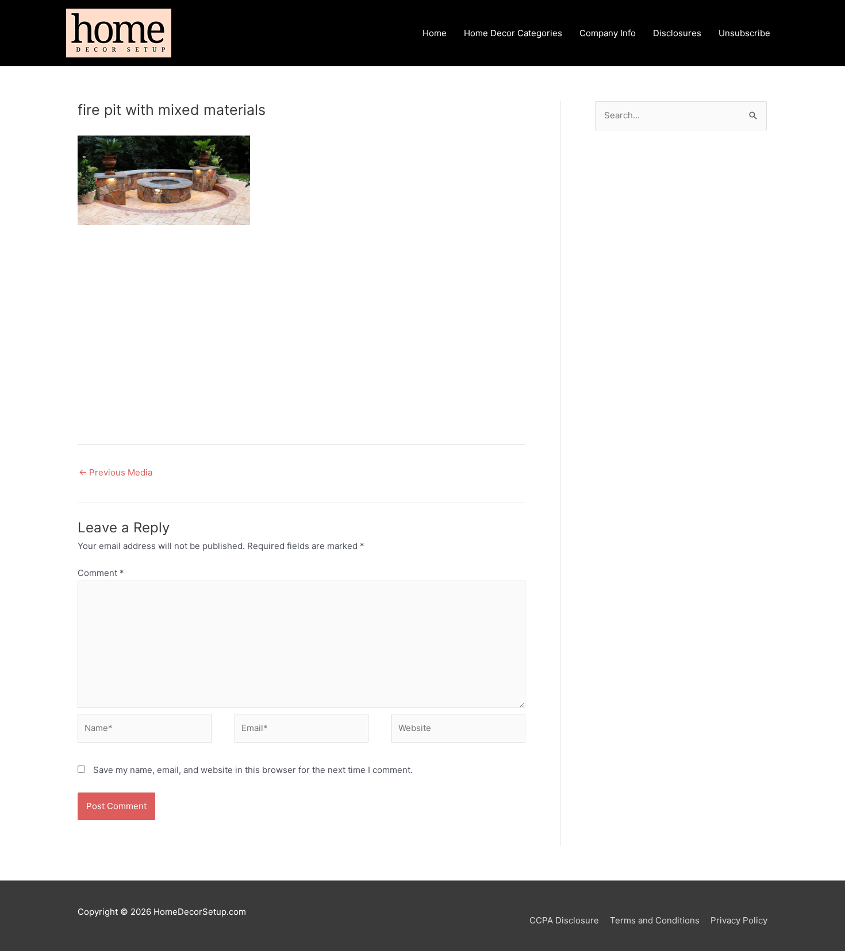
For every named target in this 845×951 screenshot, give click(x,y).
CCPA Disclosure (564, 920)
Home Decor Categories (513, 33)
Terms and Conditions (655, 920)
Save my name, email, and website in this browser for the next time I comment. (253, 769)
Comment (101, 572)
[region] (301, 331)
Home (434, 33)
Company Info (607, 33)
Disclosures (677, 33)
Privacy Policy (738, 920)
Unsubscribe (744, 33)
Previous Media (115, 472)
